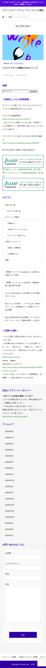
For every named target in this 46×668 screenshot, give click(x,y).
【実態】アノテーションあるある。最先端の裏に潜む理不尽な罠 (22, 283)
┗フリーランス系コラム (16, 235)
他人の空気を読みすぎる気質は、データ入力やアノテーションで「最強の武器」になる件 (22, 318)
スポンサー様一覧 (13, 211)
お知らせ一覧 (10, 205)
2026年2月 (9, 468)
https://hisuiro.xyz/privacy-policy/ (14, 416)
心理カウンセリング (12, 242)
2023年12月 (9, 505)
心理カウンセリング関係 (28, 657)
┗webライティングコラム (12, 63)
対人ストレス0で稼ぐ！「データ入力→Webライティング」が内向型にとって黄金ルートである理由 (22, 307)
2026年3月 (9, 462)
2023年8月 (9, 529)
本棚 (6, 260)
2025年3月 (9, 486)
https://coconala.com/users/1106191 (16, 119)
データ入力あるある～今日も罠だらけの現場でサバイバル (22, 294)
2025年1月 (9, 493)
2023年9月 (9, 523)
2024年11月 (9, 499)
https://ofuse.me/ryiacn (11, 357)
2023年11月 (9, 511)
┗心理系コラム (13, 254)
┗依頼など (11, 223)
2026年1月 (9, 474)
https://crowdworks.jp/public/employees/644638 (20, 143)
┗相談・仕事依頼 (13, 248)
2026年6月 (9, 444)
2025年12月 (9, 480)
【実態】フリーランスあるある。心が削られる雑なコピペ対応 (22, 273)
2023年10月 (9, 517)
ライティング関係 (12, 217)
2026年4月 (9, 456)
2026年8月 (9, 431)
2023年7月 (9, 535)
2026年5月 (9, 450)
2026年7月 (9, 438)
